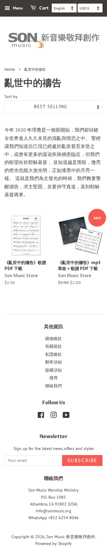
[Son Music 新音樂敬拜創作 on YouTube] (66, 416)
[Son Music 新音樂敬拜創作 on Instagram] (53, 416)
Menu (17, 8)
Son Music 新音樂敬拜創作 (70, 536)
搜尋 (53, 377)
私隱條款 (53, 354)
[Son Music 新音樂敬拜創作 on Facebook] (40, 416)
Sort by (11, 96)
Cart (43, 8)
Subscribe (82, 460)
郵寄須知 (53, 362)
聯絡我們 (53, 385)
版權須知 (53, 370)
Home (9, 69)
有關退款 (53, 346)
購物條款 (53, 338)
